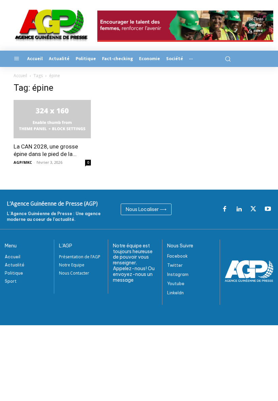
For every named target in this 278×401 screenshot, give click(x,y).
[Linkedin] (239, 209)
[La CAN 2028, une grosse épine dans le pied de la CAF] (52, 119)
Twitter (175, 265)
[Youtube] (267, 209)
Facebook (177, 256)
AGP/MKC (23, 162)
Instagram (177, 274)
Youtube (175, 283)
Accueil (20, 76)
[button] (227, 58)
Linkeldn (175, 292)
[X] (253, 209)
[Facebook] (224, 209)
